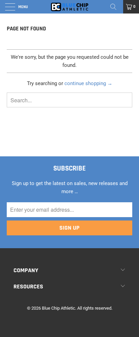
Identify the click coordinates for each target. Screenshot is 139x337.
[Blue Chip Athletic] (69, 7)
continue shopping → (88, 83)
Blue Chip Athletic (58, 308)
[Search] (116, 7)
